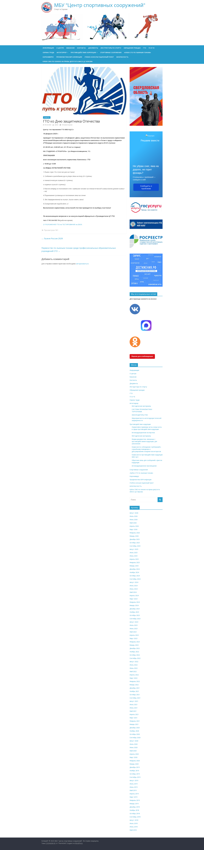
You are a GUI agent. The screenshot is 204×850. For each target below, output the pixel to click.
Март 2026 (133, 529)
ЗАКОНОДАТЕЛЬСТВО (140, 415)
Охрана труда (48, 52)
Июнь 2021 (133, 708)
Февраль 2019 (135, 800)
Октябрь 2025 (135, 543)
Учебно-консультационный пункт (99, 57)
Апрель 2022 (134, 675)
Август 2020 (134, 741)
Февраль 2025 (135, 562)
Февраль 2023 (135, 642)
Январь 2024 (134, 605)
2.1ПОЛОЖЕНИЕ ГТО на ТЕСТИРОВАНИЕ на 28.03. (62, 224)
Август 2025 (134, 549)
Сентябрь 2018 (135, 817)
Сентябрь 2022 (135, 658)
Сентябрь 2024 (135, 579)
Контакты (81, 48)
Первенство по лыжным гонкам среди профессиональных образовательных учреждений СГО (78, 249)
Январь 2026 (134, 536)
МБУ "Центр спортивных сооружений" (99, 5)
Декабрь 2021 (135, 688)
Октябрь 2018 (135, 813)
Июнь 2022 (133, 668)
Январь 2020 (134, 764)
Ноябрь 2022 (134, 652)
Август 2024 (134, 582)
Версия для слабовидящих (142, 356)
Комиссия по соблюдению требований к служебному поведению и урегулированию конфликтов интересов (146, 449)
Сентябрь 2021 (135, 698)
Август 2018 (134, 820)
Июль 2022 (133, 665)
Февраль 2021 (135, 721)
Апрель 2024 (134, 595)
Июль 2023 (133, 625)
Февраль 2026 (135, 533)
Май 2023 (133, 632)
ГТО (144, 48)
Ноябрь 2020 (134, 731)
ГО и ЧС (152, 48)
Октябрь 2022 (135, 655)
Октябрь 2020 (135, 734)
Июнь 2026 (133, 520)
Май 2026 (133, 523)
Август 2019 (134, 780)
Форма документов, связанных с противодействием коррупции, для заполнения (144, 441)
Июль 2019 (133, 784)
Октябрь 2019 (135, 774)
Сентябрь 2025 (135, 546)
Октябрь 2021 (135, 695)
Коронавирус (48, 57)
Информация (48, 48)
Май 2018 (133, 830)
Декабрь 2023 (135, 609)
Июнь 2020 (133, 747)
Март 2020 (133, 757)
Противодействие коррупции (83, 52)
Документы (93, 48)
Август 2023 (134, 622)
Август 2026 (134, 513)
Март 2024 (133, 599)
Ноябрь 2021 (134, 691)
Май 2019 (133, 790)
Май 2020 (133, 751)
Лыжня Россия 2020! (52, 238)
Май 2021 (133, 711)
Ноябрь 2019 (134, 771)
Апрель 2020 (134, 754)
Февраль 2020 (135, 761)
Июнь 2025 (133, 556)
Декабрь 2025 (135, 539)
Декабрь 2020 (135, 728)
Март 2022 (133, 678)
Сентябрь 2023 (135, 619)
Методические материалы (141, 406)
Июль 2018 (133, 823)
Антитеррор (62, 52)
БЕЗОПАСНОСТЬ (122, 57)
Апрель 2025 (134, 559)
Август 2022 (134, 662)
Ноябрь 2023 (134, 612)
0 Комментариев (66, 125)
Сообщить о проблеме (146, 187)
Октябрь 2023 (135, 615)
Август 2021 (134, 701)
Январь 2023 (134, 645)
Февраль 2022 (135, 681)
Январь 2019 (134, 804)
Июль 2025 (133, 553)
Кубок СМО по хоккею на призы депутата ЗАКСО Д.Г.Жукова (67, 61)
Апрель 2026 (134, 526)
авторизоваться (82, 264)
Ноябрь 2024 (134, 572)
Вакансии (70, 48)
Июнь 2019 (133, 787)
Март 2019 (133, 797)
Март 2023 (133, 638)
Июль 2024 (133, 586)
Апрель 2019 (134, 794)
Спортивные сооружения (110, 52)
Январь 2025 (134, 566)
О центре (60, 48)
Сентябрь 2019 (135, 777)
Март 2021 (133, 718)
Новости (46, 117)
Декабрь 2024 (135, 569)
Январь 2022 (134, 685)
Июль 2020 (133, 744)
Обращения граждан (132, 48)
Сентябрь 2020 (135, 738)
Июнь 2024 (133, 589)
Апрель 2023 (134, 635)
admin (57, 125)
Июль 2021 (133, 704)
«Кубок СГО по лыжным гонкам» (137, 52)
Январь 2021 (134, 724)
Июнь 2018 (133, 827)
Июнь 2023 (133, 629)
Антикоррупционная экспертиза (143, 433)
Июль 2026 (133, 516)
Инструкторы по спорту (111, 48)
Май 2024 (133, 592)
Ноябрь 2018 (134, 810)
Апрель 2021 (134, 714)
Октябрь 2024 (135, 576)
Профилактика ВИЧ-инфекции (69, 57)
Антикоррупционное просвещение (144, 466)
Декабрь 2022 (135, 648)
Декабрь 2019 (135, 767)
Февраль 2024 (135, 602)
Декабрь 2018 (135, 807)
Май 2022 (133, 671)
